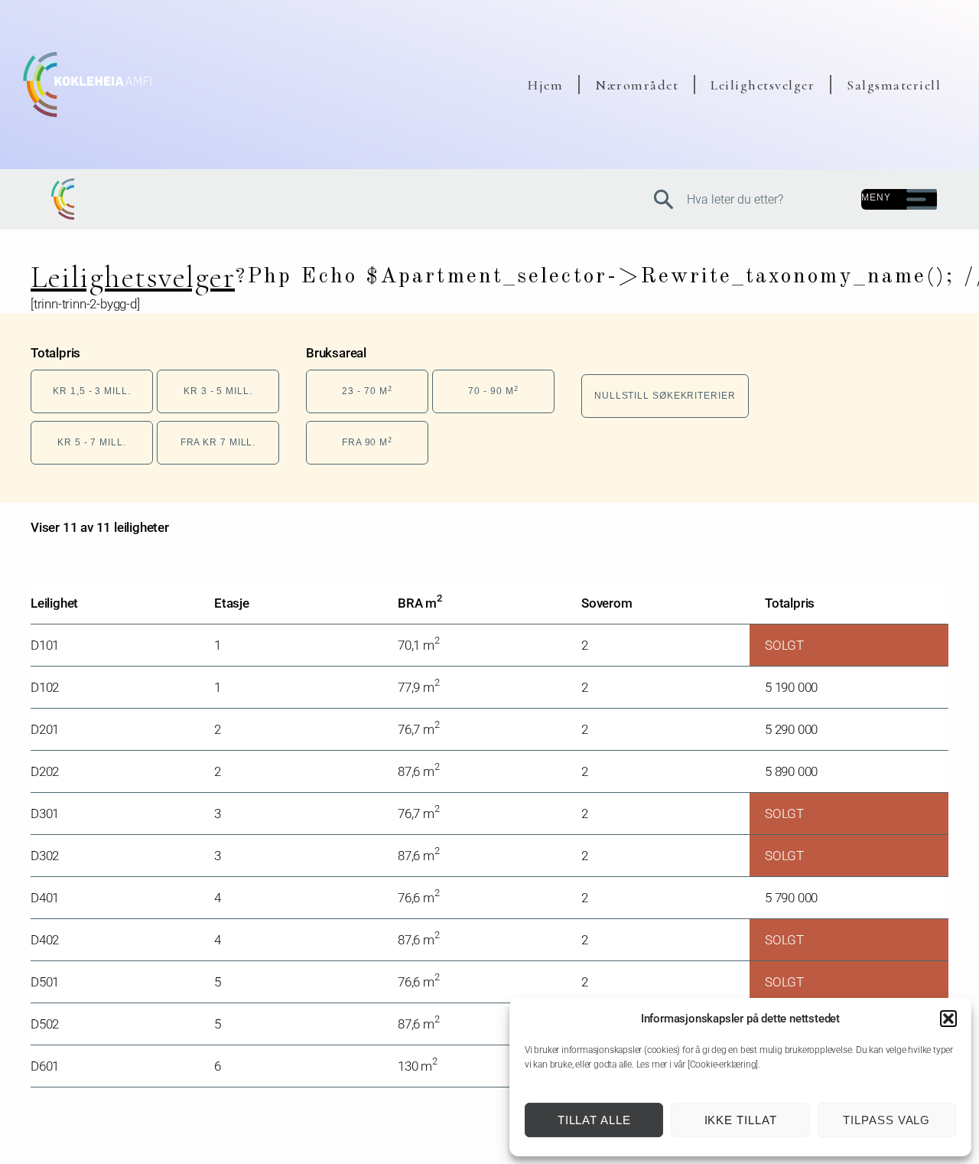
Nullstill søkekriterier (665, 395)
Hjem (545, 85)
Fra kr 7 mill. (218, 442)
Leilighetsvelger (763, 85)
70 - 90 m (493, 391)
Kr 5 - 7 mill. (91, 442)
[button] (948, 1018)
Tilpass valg (886, 1120)
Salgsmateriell (894, 85)
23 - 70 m (367, 391)
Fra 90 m (367, 442)
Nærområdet (636, 85)
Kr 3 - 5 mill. (218, 391)
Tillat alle (594, 1120)
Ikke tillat (740, 1120)
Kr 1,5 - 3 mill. (91, 391)
